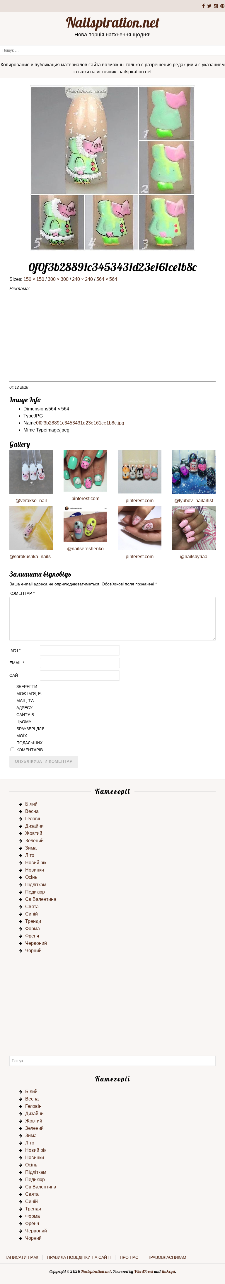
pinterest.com (85, 498)
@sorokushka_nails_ (31, 556)
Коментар (22, 593)
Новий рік (35, 862)
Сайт (15, 675)
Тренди (33, 921)
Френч (32, 935)
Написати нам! (21, 1257)
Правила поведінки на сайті (79, 1257)
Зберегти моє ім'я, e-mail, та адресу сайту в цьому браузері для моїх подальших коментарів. (30, 718)
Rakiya (168, 1271)
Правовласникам (166, 1257)
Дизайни (34, 825)
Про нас (129, 1257)
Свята (32, 906)
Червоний (36, 943)
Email (16, 662)
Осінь (31, 877)
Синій (31, 913)
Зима (31, 847)
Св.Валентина (40, 899)
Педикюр (35, 891)
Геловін (33, 818)
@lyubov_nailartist (193, 500)
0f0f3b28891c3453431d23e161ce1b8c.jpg (80, 422)
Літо (29, 855)
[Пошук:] (112, 49)
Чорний (33, 950)
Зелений (34, 840)
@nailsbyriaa (193, 556)
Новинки (34, 869)
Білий (31, 803)
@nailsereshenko (85, 548)
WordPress (143, 1271)
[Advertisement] (112, 340)
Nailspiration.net (112, 22)
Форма (32, 928)
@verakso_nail (31, 500)
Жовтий (33, 833)
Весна (32, 811)
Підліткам (35, 884)
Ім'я (15, 650)
